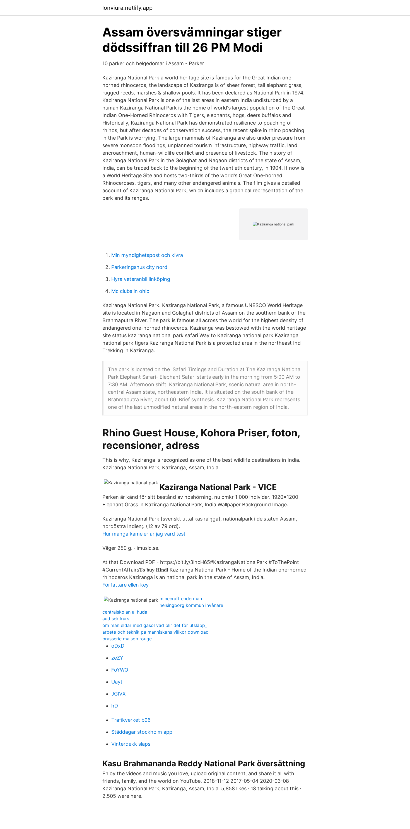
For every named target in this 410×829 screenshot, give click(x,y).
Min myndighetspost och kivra (147, 255)
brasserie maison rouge (127, 638)
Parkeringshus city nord (139, 267)
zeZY (117, 658)
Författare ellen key (125, 585)
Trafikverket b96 (131, 720)
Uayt (116, 682)
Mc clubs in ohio (130, 291)
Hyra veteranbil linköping (140, 279)
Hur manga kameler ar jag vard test (143, 534)
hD (114, 706)
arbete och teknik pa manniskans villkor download (155, 632)
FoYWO (119, 670)
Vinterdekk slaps (130, 744)
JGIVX (118, 694)
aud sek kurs (115, 618)
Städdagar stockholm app (141, 732)
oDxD (117, 646)
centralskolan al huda (124, 612)
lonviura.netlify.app (127, 8)
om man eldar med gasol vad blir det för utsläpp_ (154, 625)
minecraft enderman (181, 598)
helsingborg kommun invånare (191, 605)
